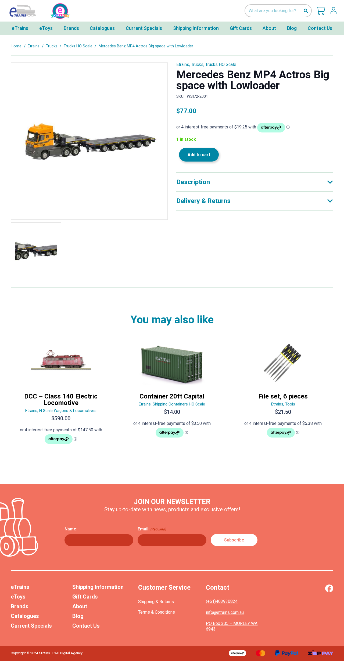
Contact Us (86, 625)
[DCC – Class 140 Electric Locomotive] (61, 395)
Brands (19, 606)
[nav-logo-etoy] (38, 10)
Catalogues (25, 616)
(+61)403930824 (222, 601)
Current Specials (31, 625)
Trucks (52, 46)
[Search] (306, 11)
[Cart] (320, 11)
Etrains (34, 46)
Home (16, 46)
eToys (18, 596)
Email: (152, 528)
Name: (70, 528)
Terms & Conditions (156, 612)
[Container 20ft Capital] (172, 395)
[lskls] (333, 11)
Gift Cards (85, 596)
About (79, 606)
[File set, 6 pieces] (283, 395)
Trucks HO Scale (78, 46)
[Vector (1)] (329, 588)
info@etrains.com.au (225, 612)
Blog (78, 616)
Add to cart (199, 154)
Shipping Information (98, 587)
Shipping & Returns (156, 601)
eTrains (20, 587)
